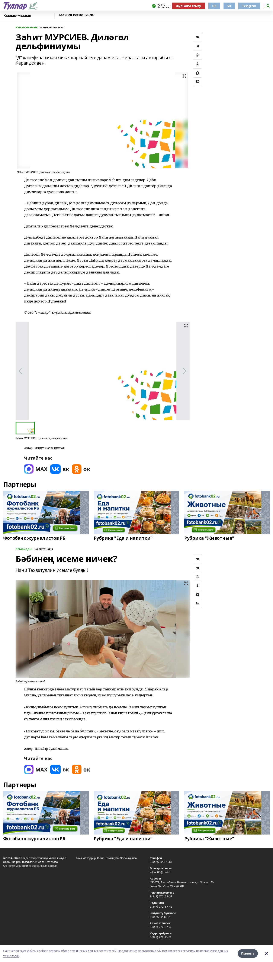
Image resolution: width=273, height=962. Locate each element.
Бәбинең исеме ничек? (76, 15)
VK (229, 6)
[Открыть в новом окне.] (36, 469)
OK (214, 6)
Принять (247, 953)
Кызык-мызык (17, 15)
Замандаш (24, 549)
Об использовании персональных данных (30, 865)
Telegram (249, 6)
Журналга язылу (188, 6)
